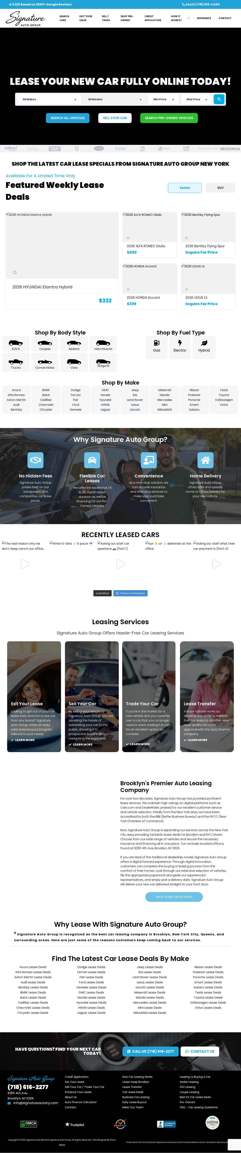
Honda (105, 395)
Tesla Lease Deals (208, 992)
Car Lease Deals (132, 1092)
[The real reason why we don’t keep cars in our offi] (25, 564)
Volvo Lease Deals (208, 1008)
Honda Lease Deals (91, 997)
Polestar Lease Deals (208, 972)
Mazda (164, 395)
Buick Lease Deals (33, 997)
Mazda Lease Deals (150, 997)
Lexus (135, 405)
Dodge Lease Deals (91, 967)
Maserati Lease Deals (149, 992)
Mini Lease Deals (150, 1008)
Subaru (194, 409)
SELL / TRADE (106, 18)
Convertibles (44, 368)
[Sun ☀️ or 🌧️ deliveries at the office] (168, 564)
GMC (105, 390)
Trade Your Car (142, 704)
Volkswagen (224, 400)
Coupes (45, 349)
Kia (135, 395)
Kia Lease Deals (149, 972)
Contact (70, 1107)
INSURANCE (204, 18)
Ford (75, 405)
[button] (120, 937)
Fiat (75, 400)
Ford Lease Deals (91, 982)
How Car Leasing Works (137, 1077)
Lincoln (135, 409)
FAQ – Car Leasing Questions (199, 1107)
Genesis (76, 409)
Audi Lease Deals (33, 982)
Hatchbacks (103, 349)
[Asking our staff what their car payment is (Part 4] (216, 564)
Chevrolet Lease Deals (33, 1008)
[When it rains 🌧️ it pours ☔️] (73, 564)
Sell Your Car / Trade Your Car (84, 1087)
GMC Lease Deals (91, 992)
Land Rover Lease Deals (149, 977)
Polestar (194, 395)
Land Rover (135, 400)
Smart (194, 405)
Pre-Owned (187, 1102)
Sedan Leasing (189, 1082)
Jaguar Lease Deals (91, 1013)
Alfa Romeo (16, 395)
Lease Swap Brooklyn (135, 1082)
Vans (74, 368)
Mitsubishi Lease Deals (149, 1013)
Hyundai (105, 400)
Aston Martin (16, 400)
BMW (46, 390)
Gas (156, 350)
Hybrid (204, 350)
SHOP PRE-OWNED (126, 18)
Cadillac (46, 400)
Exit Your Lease (27, 704)
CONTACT (225, 18)
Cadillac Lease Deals (33, 1002)
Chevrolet (46, 405)
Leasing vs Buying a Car (195, 1077)
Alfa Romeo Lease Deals (33, 972)
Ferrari (76, 395)
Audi (16, 405)
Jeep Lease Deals (150, 967)
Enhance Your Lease (78, 1092)
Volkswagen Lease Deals (208, 1002)
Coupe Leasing (189, 1092)
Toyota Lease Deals (208, 997)
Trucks (16, 368)
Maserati (164, 390)
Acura (16, 390)
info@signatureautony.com (35, 1103)
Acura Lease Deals (33, 967)
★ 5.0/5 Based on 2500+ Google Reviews (40, 4)
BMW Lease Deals (33, 992)
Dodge (76, 390)
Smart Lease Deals (208, 982)
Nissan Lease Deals (208, 967)
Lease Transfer (200, 704)
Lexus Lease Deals (150, 982)
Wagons (103, 366)
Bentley (16, 409)
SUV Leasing (187, 1087)
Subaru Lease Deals (208, 987)
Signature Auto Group (60, 1140)
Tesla (224, 390)
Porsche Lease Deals (208, 977)
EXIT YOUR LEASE (85, 18)
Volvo (224, 405)
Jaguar (105, 409)
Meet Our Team (132, 1107)
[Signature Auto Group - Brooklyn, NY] (26, 18)
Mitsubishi (164, 409)
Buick (46, 395)
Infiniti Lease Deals (91, 1008)
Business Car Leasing (135, 1097)
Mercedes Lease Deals (149, 1002)
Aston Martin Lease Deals (33, 977)
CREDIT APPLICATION (153, 18)
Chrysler (46, 409)
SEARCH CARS (64, 18)
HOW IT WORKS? (176, 18)
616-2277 (28, 1087)
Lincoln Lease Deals (150, 987)
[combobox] (49, 99)
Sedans (74, 349)
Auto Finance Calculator (81, 1102)
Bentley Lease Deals (33, 987)
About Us (71, 1097)
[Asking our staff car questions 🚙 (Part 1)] (120, 564)
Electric (180, 350)
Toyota (224, 395)
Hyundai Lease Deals (91, 1002)
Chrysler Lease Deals (33, 1013)
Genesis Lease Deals (91, 987)
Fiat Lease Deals (91, 977)
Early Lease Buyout (134, 1102)
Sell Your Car (82, 704)
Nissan (194, 390)
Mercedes (164, 400)
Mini (164, 405)
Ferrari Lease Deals (91, 972)
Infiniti (105, 405)
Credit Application (76, 1077)
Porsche (194, 400)
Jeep (135, 390)
